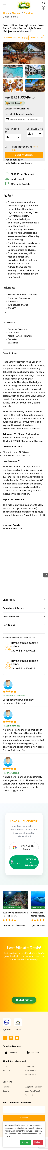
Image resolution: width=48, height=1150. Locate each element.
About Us (6, 1070)
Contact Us (29, 1066)
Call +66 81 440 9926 (23, 650)
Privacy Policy (30, 1070)
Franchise (7, 1087)
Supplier (6, 1091)
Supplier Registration (33, 1087)
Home (6, 13)
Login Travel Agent (32, 1091)
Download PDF (35, 38)
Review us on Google (27, 847)
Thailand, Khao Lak (12, 38)
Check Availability (24, 155)
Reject (37, 1142)
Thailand (16, 13)
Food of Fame (30, 1095)
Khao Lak (28, 13)
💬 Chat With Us (24, 1000)
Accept (26, 1142)
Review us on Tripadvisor (31, 862)
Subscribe (24, 1118)
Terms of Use (30, 1075)
